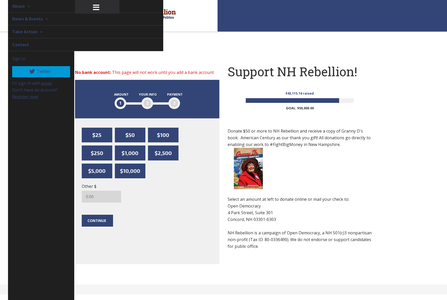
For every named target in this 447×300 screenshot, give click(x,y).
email (40, 83)
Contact (14, 45)
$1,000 (130, 153)
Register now (19, 96)
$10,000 (130, 171)
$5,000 (97, 171)
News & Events (22, 19)
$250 (97, 153)
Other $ (89, 186)
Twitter (38, 71)
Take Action (19, 32)
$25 (96, 135)
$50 (130, 135)
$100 (163, 135)
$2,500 (163, 153)
